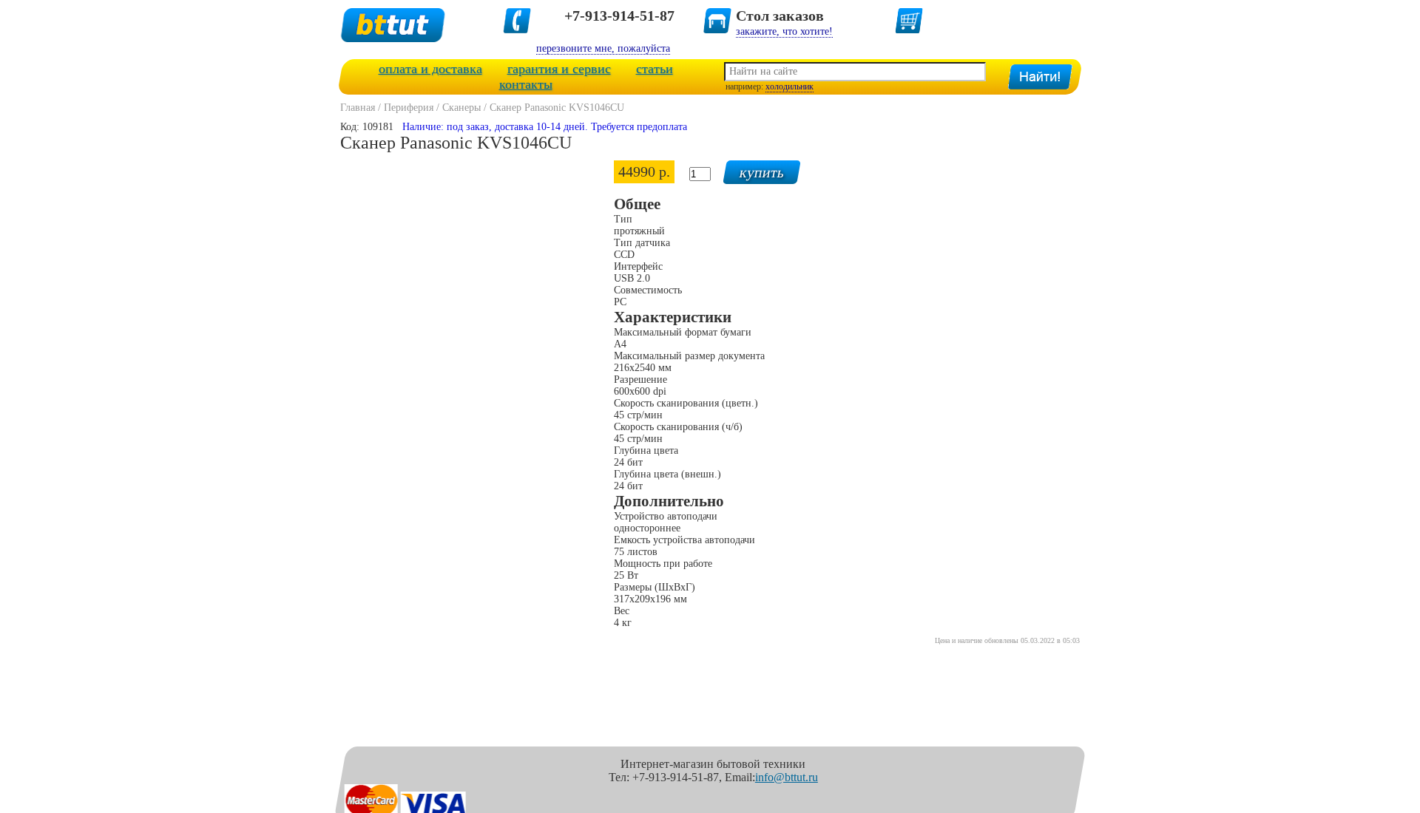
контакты (525, 84)
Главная (357, 107)
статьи (654, 68)
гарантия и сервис (559, 68)
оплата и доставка (430, 68)
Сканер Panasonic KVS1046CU (557, 107)
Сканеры (461, 107)
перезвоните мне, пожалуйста (603, 48)
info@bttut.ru (786, 777)
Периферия (408, 107)
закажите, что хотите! (784, 31)
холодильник (789, 86)
